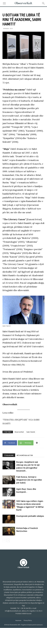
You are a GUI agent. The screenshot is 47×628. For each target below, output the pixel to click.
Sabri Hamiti (30, 432)
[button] (4, 3)
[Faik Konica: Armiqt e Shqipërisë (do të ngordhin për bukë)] (9, 480)
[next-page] (8, 540)
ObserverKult (19, 432)
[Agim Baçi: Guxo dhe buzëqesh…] (9, 492)
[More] (36, 442)
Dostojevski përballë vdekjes (30, 516)
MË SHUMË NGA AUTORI (25, 455)
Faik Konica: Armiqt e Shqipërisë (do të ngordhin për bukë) (29, 480)
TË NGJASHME (9, 455)
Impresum (18, 620)
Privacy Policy (28, 620)
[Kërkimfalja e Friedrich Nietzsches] (9, 531)
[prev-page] (4, 540)
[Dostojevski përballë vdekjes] (9, 519)
